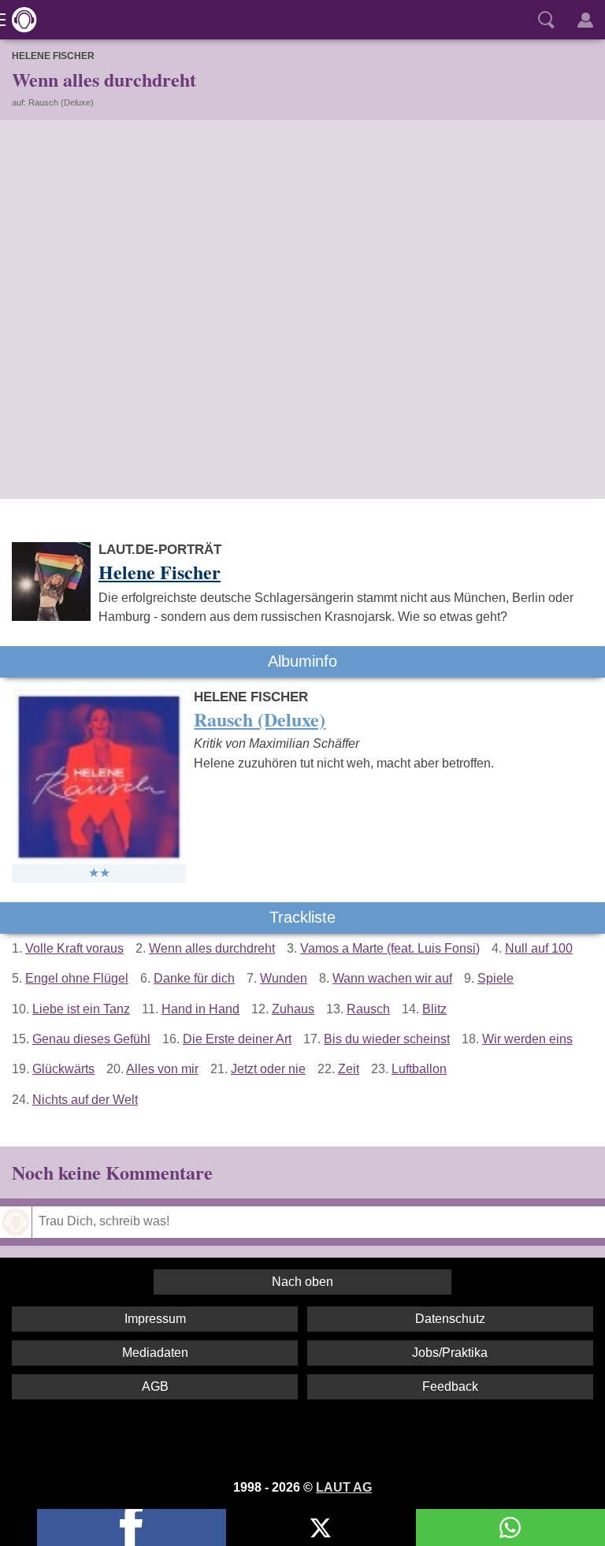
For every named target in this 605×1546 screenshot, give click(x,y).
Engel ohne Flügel (76, 978)
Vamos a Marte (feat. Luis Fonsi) (390, 948)
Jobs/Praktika (450, 1352)
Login (585, 19)
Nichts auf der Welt (85, 1099)
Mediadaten (155, 1352)
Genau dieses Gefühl (91, 1039)
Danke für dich (194, 978)
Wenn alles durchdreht (212, 948)
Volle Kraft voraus (74, 948)
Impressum (155, 1318)
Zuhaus (293, 1009)
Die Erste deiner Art (237, 1039)
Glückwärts (63, 1069)
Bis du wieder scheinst (387, 1039)
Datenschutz (450, 1318)
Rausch (368, 1009)
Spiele (495, 978)
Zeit (348, 1069)
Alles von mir (162, 1069)
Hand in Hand (200, 1009)
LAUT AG (344, 1487)
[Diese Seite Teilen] (131, 1527)
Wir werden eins (527, 1039)
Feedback (450, 1386)
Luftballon (419, 1069)
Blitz (434, 1009)
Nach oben (302, 1281)
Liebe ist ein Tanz (81, 1009)
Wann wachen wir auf (392, 978)
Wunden (283, 978)
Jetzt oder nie (268, 1069)
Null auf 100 (539, 948)
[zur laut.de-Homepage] (19, 19)
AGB (155, 1386)
